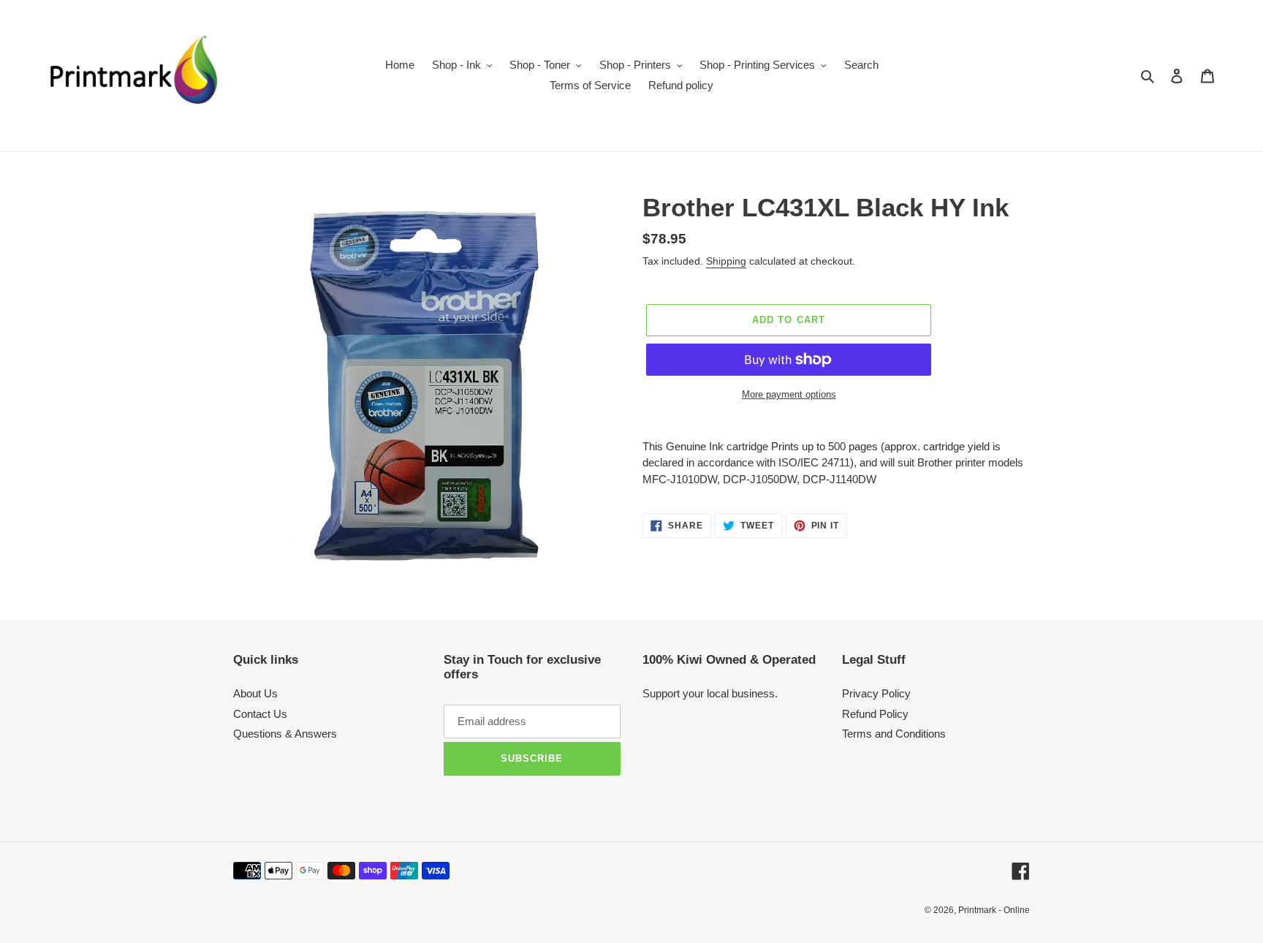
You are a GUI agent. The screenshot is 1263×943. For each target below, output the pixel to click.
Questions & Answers (285, 733)
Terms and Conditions (894, 733)
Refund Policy (875, 714)
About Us (255, 693)
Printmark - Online (994, 910)
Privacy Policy (876, 693)
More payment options (789, 394)
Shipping (726, 261)
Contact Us (260, 714)
